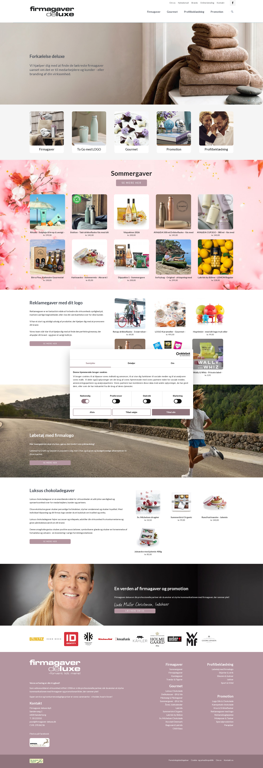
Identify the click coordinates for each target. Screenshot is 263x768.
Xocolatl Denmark (174, 721)
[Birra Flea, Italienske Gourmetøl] (47, 257)
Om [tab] (172, 363)
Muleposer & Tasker (223, 718)
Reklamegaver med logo (222, 711)
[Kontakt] (233, 3)
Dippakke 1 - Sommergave (131, 277)
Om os (172, 3)
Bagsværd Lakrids (174, 725)
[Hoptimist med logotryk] (210, 313)
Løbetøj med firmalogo (222, 669)
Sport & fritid (227, 682)
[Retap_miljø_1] (130, 313)
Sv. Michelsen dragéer (148, 517)
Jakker (230, 679)
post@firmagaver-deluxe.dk (43, 721)
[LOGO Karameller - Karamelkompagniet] (170, 313)
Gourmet (172, 11)
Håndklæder (248, 100)
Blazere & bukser (225, 676)
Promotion (217, 11)
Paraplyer (228, 725)
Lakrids (179, 708)
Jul (244, 100)
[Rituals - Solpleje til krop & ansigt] (47, 211)
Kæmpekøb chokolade (222, 704)
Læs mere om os (134, 611)
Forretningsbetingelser (179, 760)
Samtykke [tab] (90, 363)
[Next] (258, 100)
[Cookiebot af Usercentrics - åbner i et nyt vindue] (178, 354)
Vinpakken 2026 (131, 232)
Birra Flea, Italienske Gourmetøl (47, 277)
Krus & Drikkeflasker (223, 708)
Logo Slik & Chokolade (222, 701)
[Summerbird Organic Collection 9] (181, 502)
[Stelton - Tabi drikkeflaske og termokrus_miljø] (89, 211)
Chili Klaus (178, 728)
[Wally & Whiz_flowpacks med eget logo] (207, 354)
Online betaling (207, 3)
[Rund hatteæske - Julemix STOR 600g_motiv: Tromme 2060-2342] (214, 502)
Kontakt (220, 3)
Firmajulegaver (175, 672)
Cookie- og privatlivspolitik (202, 760)
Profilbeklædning (194, 11)
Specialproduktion (224, 721)
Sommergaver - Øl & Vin (171, 701)
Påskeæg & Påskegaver (171, 697)
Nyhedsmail (183, 3)
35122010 (37, 718)
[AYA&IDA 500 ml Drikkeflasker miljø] (173, 211)
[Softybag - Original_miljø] (173, 257)
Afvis (92, 412)
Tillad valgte (131, 412)
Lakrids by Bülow (174, 714)
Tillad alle (170, 412)
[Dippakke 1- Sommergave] (131, 257)
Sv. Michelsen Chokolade (171, 718)
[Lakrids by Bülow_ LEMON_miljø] (215, 257)
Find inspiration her (50, 75)
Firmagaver (154, 11)
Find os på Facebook (39, 733)
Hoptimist (246, 100)
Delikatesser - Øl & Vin (172, 694)
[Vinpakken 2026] (131, 211)
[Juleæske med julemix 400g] (148, 536)
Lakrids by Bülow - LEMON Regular (215, 277)
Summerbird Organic (173, 711)
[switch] (113, 401)
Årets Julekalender (174, 704)
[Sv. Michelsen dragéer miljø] (148, 502)
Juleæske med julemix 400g (148, 551)
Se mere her (131, 182)
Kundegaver (177, 676)
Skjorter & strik (226, 672)
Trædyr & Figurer (174, 679)
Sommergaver (176, 669)
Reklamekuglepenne (223, 714)
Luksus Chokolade (174, 691)
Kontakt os (228, 760)
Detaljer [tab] (131, 363)
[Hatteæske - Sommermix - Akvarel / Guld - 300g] (89, 257)
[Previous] (253, 100)
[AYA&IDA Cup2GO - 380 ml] (215, 211)
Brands (194, 3)
